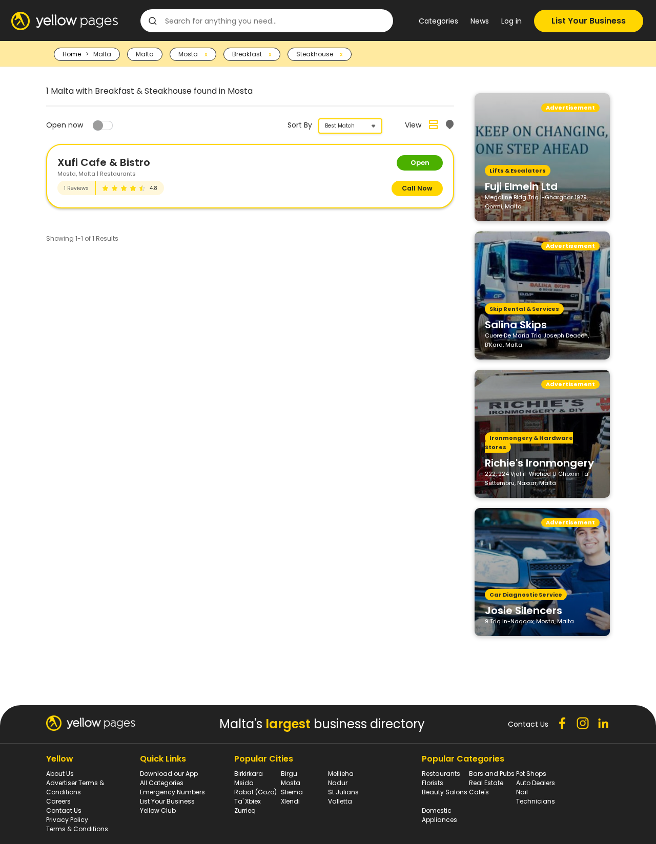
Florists (432, 782)
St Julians (343, 792)
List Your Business (588, 21)
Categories (438, 21)
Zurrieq (245, 810)
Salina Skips (516, 324)
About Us (60, 773)
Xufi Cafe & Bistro (103, 162)
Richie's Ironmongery (539, 462)
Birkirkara (248, 773)
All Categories (161, 782)
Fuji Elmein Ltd (521, 186)
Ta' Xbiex (247, 801)
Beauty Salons (444, 792)
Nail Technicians (535, 797)
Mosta (290, 782)
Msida (244, 782)
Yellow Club (158, 810)
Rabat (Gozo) (255, 792)
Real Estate (486, 782)
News (479, 21)
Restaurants (441, 773)
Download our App (169, 773)
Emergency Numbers (172, 792)
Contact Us (63, 810)
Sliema (292, 792)
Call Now (417, 188)
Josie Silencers (523, 610)
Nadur (337, 782)
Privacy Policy (67, 819)
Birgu (289, 773)
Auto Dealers (535, 782)
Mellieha (341, 773)
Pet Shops (531, 773)
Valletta (340, 801)
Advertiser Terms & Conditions (75, 787)
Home (72, 54)
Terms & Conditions (77, 829)
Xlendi (290, 801)
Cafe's (479, 792)
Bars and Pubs (492, 773)
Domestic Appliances (439, 815)
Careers (58, 801)
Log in (511, 21)
